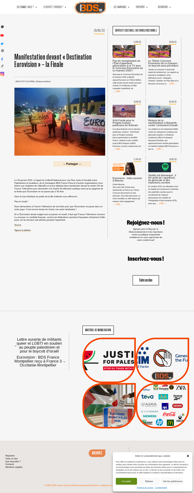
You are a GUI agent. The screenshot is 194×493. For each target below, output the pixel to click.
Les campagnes (120, 7)
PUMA (167, 415)
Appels (103, 376)
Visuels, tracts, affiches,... (162, 423)
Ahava (166, 396)
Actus (104, 379)
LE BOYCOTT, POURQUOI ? (53, 7)
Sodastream (162, 419)
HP (167, 404)
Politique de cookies (145, 488)
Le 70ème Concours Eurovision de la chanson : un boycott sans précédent (163, 63)
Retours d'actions (43, 81)
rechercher (163, 7)
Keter (162, 408)
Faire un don (145, 280)
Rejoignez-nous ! (146, 223)
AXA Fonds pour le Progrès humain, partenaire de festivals (125, 123)
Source (17, 225)
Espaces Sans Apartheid (109, 413)
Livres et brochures (162, 412)
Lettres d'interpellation (162, 376)
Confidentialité (161, 488)
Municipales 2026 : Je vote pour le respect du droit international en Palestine (109, 397)
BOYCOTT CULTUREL (25, 81)
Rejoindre (10, 455)
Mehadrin (158, 415)
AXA (155, 400)
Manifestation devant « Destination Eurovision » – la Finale (53, 60)
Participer (140, 7)
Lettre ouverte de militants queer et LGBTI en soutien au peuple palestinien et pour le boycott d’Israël (38, 345)
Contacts (9, 464)
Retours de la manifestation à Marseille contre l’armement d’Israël (163, 123)
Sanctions (114, 376)
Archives (97, 453)
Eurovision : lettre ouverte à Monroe (127, 179)
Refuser (149, 481)
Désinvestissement (172, 392)
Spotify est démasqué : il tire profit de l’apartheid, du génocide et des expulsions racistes (162, 179)
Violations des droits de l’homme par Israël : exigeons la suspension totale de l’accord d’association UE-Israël (109, 356)
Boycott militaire (162, 373)
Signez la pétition (22, 230)
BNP (162, 400)
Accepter (126, 481)
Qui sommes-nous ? (25, 7)
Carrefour (159, 404)
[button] (187, 455)
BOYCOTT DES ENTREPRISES (162, 368)
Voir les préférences (172, 481)
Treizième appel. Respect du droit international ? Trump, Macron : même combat (162, 352)
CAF (168, 400)
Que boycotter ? (162, 388)
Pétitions (113, 379)
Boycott (157, 392)
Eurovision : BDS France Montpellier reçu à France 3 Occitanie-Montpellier (39, 361)
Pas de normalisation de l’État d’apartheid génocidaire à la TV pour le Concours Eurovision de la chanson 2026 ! (128, 66)
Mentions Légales (13, 467)
